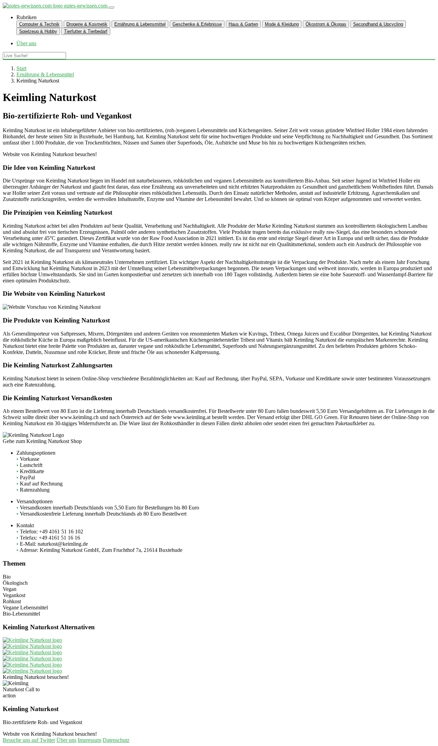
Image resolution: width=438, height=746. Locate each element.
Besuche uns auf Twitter (29, 740)
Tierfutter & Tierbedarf (85, 31)
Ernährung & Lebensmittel (140, 24)
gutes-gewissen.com (86, 6)
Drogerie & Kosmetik (86, 24)
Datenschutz (116, 740)
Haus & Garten (243, 24)
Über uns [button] (26, 43)
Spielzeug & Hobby (38, 31)
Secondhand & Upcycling (378, 24)
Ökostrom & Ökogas (326, 24)
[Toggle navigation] (111, 8)
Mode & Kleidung (282, 24)
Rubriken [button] (26, 17)
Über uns (66, 740)
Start (21, 68)
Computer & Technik (39, 24)
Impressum (89, 740)
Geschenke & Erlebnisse (197, 24)
